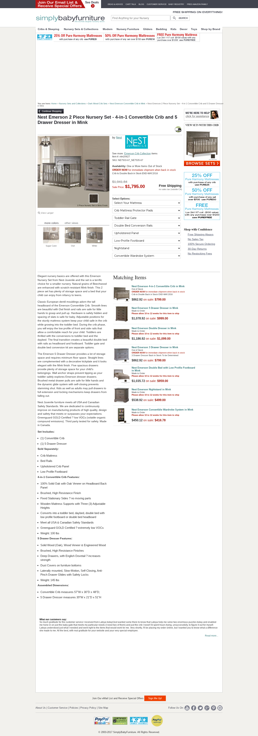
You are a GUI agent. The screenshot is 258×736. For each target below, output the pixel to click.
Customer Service (157, 4)
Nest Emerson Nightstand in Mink (151, 389)
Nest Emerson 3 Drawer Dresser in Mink (155, 347)
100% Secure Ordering (201, 243)
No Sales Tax (195, 239)
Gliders (147, 29)
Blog (141, 4)
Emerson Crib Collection (137, 153)
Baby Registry (176, 4)
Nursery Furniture (128, 29)
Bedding (161, 29)
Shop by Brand (210, 29)
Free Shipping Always (200, 234)
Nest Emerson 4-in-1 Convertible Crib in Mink (158, 286)
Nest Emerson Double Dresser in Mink (154, 328)
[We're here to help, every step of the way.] (202, 119)
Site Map (103, 707)
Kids (173, 29)
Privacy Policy (88, 707)
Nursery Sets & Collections (81, 29)
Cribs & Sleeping (48, 29)
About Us (41, 707)
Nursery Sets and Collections (72, 103)
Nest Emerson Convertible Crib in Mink (127, 103)
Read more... (211, 635)
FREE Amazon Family (197, 4)
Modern (108, 29)
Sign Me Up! (155, 698)
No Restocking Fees (200, 253)
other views (71, 222)
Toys (194, 29)
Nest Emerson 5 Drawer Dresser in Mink (155, 308)
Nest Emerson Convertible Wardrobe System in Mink (162, 409)
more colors (51, 222)
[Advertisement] (131, 70)
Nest (119, 137)
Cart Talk (131, 4)
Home (54, 103)
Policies (74, 707)
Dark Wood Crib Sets (97, 103)
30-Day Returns (197, 248)
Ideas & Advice (115, 4)
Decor (183, 29)
